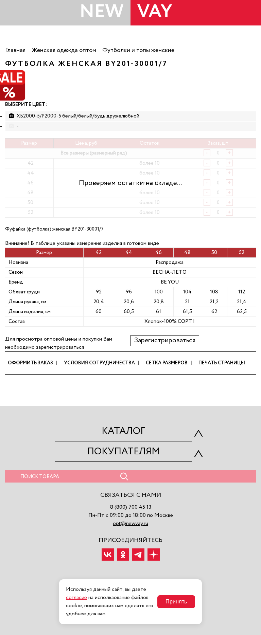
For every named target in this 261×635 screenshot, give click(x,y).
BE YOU (170, 282)
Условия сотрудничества (99, 363)
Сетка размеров (167, 363)
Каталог (123, 431)
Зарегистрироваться (164, 340)
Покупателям (123, 451)
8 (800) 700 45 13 (130, 507)
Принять (176, 601)
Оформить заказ (30, 363)
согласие (76, 597)
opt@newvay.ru (130, 523)
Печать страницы (221, 363)
